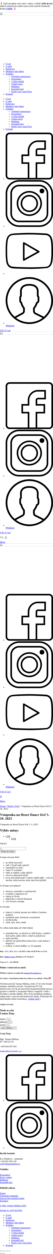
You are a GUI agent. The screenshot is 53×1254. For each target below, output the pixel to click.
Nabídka (9, 74)
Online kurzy (17, 84)
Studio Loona (9, 957)
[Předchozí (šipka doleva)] (1, 1253)
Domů (3, 806)
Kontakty (4, 1201)
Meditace (15, 86)
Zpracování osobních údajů (12, 1198)
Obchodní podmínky (9, 1196)
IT (6, 537)
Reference (10, 69)
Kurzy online (6, 1177)
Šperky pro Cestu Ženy (21, 91)
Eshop (3, 1193)
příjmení (4, 1022)
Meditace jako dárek (15, 71)
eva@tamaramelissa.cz (10, 1164)
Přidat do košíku (8, 852)
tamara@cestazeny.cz (32, 973)
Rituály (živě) (13, 806)
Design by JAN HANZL (11, 1210)
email (2, 1025)
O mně (9, 66)
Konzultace (16, 79)
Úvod (8, 64)
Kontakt (9, 94)
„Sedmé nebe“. (34, 999)
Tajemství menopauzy (21, 76)
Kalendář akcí (17, 89)
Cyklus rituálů (17, 81)
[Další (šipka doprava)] (4, 1253)
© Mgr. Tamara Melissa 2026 (13, 1205)
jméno (3, 1019)
